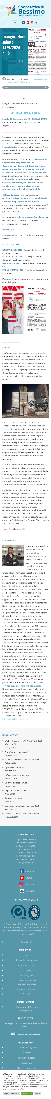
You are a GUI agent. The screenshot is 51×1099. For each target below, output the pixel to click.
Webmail (27, 1052)
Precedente (19, 61)
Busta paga (27, 1063)
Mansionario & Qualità (27, 1047)
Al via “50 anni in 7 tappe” (16, 752)
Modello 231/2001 (26, 965)
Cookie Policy (23, 1082)
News (31, 44)
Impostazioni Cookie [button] (11, 1093)
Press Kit (27, 994)
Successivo (21, 61)
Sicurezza (26, 970)
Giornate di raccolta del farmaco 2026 (22, 805)
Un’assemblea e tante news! (17, 775)
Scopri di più (26, 942)
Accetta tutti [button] (27, 1093)
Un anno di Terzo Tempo (16, 782)
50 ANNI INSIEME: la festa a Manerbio (22, 759)
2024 (37, 38)
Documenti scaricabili (27, 989)
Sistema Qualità (27, 975)
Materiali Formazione (27, 1068)
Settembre (39, 37)
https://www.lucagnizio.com (15, 719)
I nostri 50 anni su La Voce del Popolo (22, 813)
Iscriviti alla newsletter (28, 1034)
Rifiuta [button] (37, 1093)
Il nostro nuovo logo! (14, 798)
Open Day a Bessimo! (14, 767)
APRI (24, 529)
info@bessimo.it (25, 862)
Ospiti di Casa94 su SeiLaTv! (17, 790)
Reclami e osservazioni (26, 960)
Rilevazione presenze (27, 1057)
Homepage (23, 78)
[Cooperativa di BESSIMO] (25, 15)
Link (27, 955)
